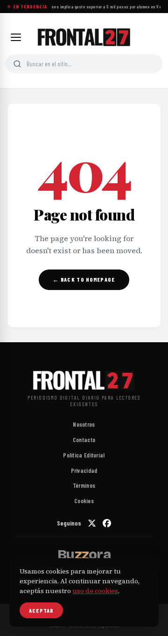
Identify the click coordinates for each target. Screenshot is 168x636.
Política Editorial (84, 455)
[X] (92, 523)
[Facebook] (107, 523)
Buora (84, 554)
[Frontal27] (84, 37)
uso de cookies (95, 590)
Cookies (84, 501)
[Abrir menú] (16, 37)
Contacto (84, 439)
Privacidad (84, 470)
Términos (84, 485)
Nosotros (84, 424)
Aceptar (41, 610)
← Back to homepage (84, 279)
